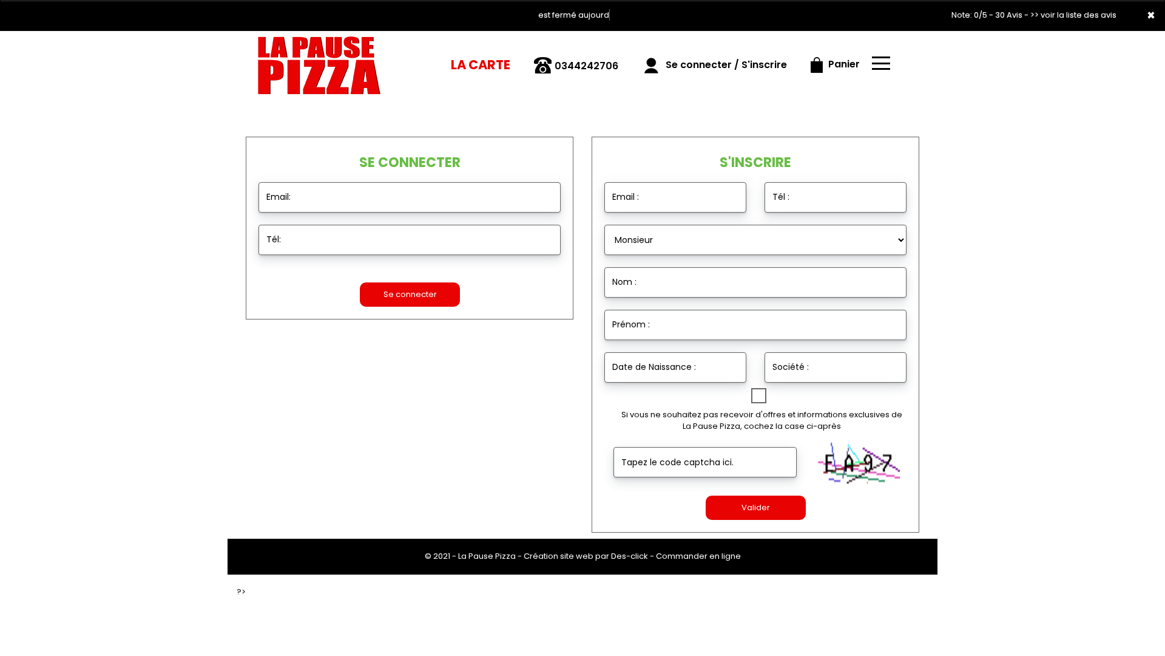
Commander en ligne (698, 556)
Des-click (629, 556)
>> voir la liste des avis (1073, 15)
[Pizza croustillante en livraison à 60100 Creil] (320, 60)
